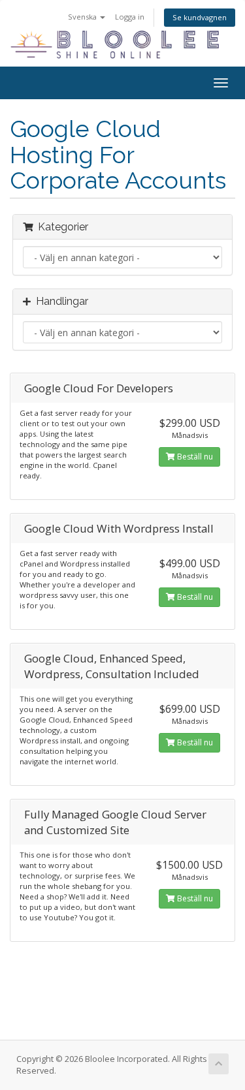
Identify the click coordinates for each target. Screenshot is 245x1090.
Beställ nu (194, 456)
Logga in (129, 17)
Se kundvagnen (199, 17)
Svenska (83, 17)
